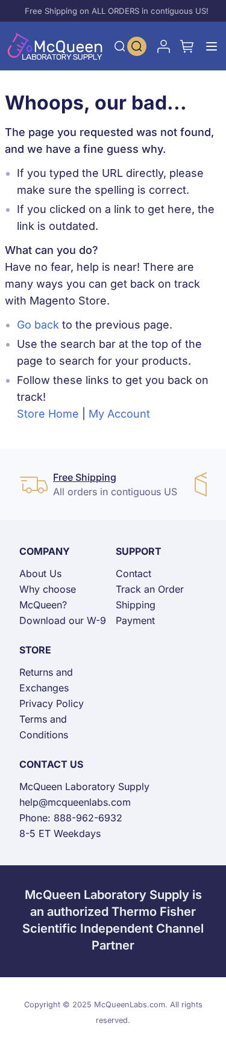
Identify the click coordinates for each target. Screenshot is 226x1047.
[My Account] (163, 46)
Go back (38, 324)
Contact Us (51, 764)
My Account (119, 413)
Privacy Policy (51, 703)
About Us (40, 573)
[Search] (120, 46)
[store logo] (55, 46)
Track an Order (150, 589)
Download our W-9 (62, 620)
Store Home (48, 413)
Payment (135, 620)
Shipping (135, 605)
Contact (133, 573)
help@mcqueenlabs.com (75, 802)
